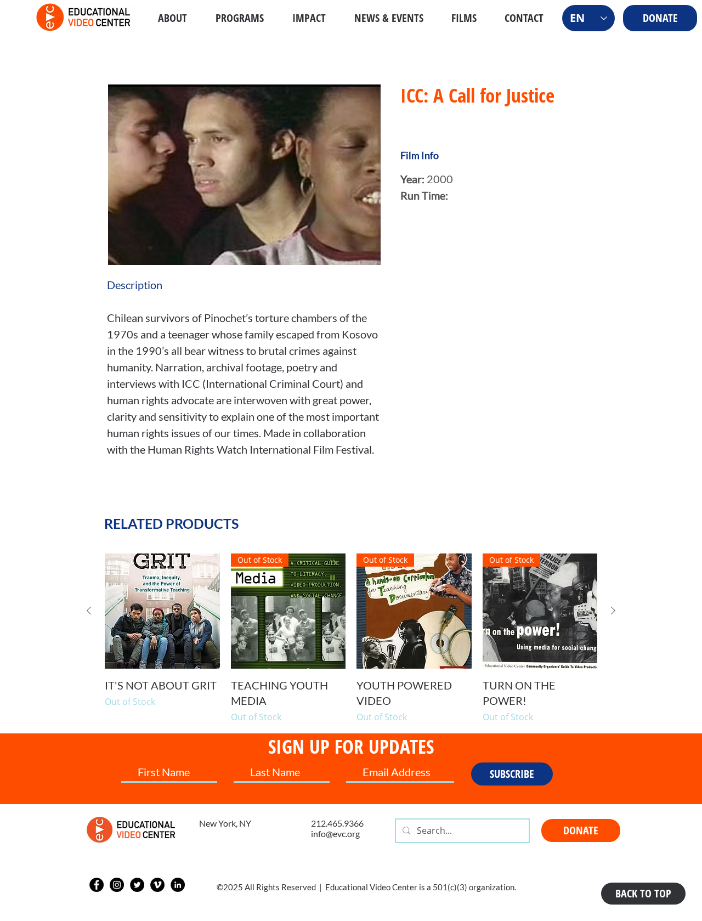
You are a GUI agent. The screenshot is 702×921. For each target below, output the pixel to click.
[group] (351, 638)
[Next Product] (613, 610)
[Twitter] (137, 885)
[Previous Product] (88, 610)
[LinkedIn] (178, 885)
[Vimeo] (157, 885)
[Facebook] (96, 885)
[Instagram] (117, 885)
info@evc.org (335, 833)
